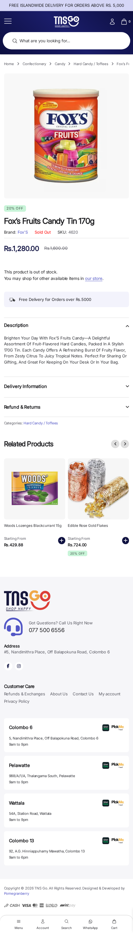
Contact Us (83, 693)
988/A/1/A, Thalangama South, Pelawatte (42, 776)
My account (110, 693)
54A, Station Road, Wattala (30, 813)
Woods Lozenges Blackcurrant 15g (33, 525)
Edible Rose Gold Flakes (88, 525)
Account (42, 927)
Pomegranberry (16, 893)
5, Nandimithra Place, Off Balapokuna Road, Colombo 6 (53, 738)
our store (93, 278)
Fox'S (23, 232)
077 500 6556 (61, 627)
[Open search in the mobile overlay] (67, 41)
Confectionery (34, 64)
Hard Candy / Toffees (91, 64)
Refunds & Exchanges (24, 693)
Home (9, 64)
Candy (60, 64)
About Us (59, 693)
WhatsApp (90, 927)
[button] (66, 329)
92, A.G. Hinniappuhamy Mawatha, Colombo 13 (47, 851)
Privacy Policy (16, 701)
